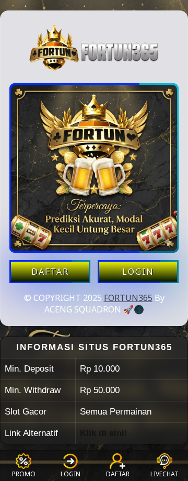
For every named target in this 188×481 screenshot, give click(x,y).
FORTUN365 (128, 298)
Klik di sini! (103, 433)
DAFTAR (50, 271)
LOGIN (138, 271)
